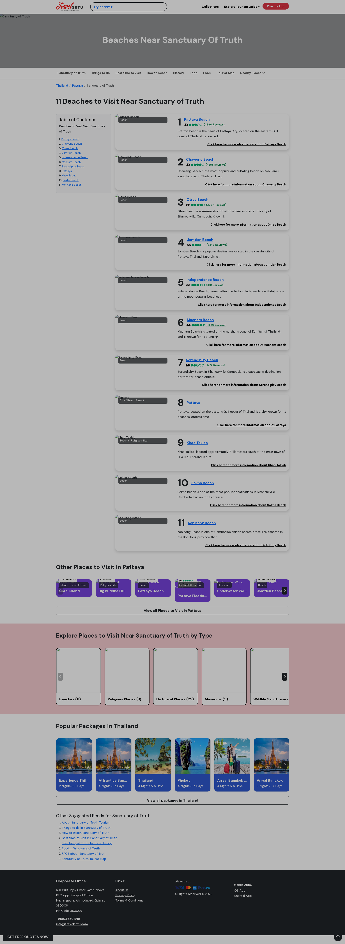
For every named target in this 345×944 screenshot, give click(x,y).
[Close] (240, 11)
